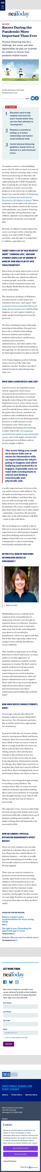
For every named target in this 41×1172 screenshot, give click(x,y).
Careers (5, 1119)
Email (5, 1029)
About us (5, 1095)
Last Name (7, 1012)
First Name (7, 1003)
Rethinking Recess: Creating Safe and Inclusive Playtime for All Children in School (20, 197)
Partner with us (16, 1095)
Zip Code (6, 1020)
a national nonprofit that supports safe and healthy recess (20, 433)
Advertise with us (31, 1095)
